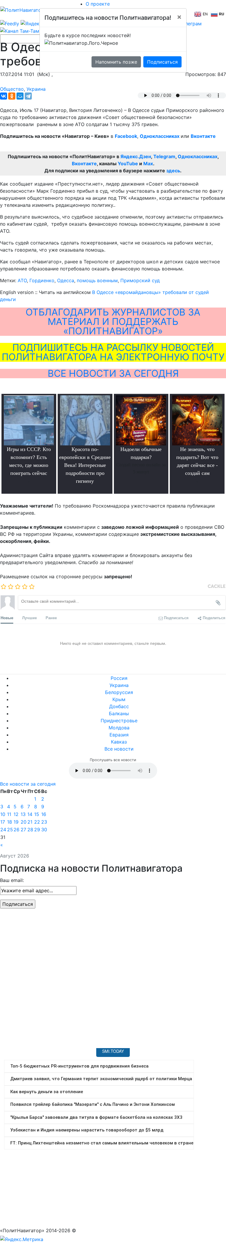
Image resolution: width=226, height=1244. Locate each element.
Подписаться (162, 62)
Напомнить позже (116, 62)
